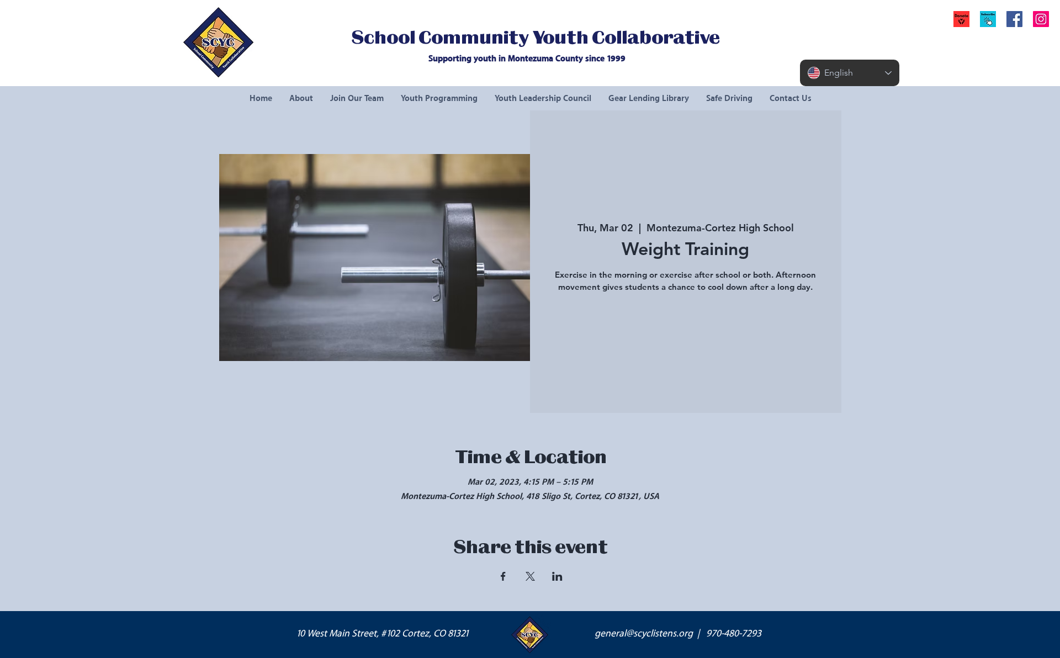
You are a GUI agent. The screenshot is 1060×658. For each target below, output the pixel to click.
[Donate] (961, 19)
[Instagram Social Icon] (1041, 19)
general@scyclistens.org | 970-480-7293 (678, 633)
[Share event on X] (530, 576)
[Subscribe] (988, 19)
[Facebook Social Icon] (1014, 19)
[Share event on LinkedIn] (557, 576)
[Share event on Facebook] (503, 576)
